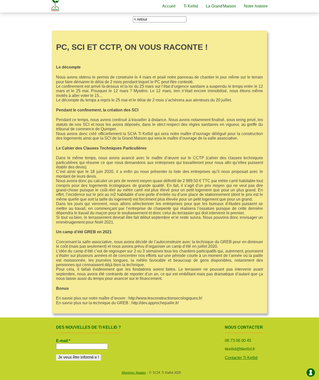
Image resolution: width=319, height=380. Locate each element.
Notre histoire (256, 6)
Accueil (168, 6)
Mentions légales (134, 373)
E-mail (63, 341)
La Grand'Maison (221, 6)
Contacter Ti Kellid (241, 358)
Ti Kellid (190, 6)
